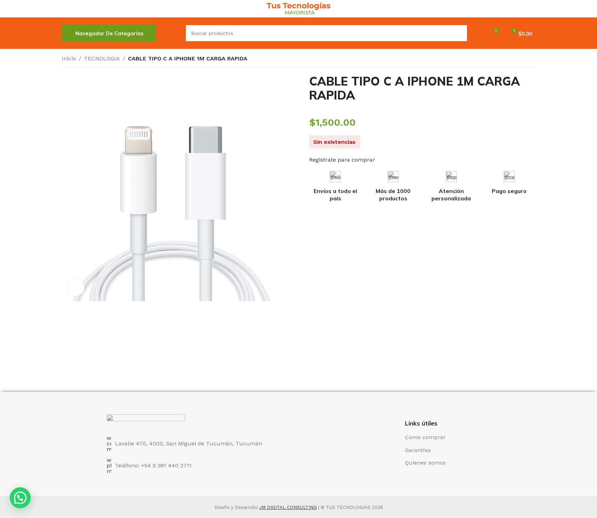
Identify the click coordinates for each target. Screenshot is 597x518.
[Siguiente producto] (531, 59)
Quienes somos (425, 462)
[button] (20, 497)
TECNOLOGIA (102, 58)
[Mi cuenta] (476, 33)
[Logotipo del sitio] (298, 8)
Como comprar (425, 437)
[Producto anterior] (515, 59)
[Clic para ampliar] (75, 287)
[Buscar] (170, 33)
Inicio (69, 58)
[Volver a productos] (523, 59)
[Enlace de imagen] (146, 420)
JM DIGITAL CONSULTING (288, 507)
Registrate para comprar (342, 159)
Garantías (418, 450)
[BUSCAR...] (459, 33)
